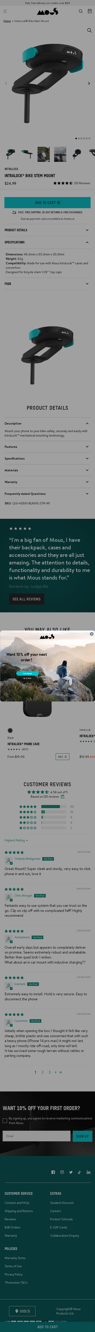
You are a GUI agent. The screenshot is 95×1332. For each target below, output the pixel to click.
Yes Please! (27, 673)
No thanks (27, 678)
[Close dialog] (91, 634)
